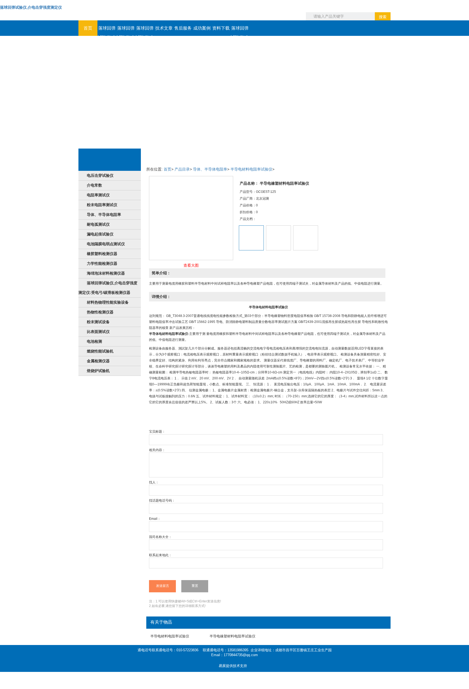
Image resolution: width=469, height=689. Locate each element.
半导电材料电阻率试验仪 (251, 169)
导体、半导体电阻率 (104, 214)
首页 (88, 28)
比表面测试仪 (98, 331)
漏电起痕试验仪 (100, 234)
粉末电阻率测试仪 (102, 205)
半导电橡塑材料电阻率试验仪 (232, 636)
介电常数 (94, 185)
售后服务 (183, 28)
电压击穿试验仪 (100, 175)
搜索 (382, 17)
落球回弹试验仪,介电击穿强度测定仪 (31, 7)
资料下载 (221, 28)
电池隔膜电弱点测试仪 (106, 244)
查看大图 (191, 265)
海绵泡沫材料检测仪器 (106, 273)
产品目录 (182, 169)
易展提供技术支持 (233, 666)
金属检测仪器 (98, 361)
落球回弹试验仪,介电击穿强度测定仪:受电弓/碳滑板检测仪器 (107, 288)
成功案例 (202, 28)
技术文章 (164, 28)
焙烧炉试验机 (98, 371)
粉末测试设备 (98, 322)
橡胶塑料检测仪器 (102, 253)
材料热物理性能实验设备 (108, 302)
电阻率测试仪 (98, 195)
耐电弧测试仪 (98, 224)
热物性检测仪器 (100, 312)
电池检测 (94, 341)
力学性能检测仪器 (102, 263)
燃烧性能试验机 (100, 351)
